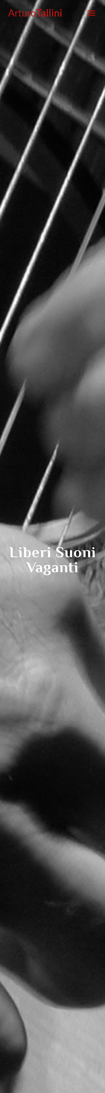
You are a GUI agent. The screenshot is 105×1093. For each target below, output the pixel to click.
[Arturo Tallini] (35, 13)
